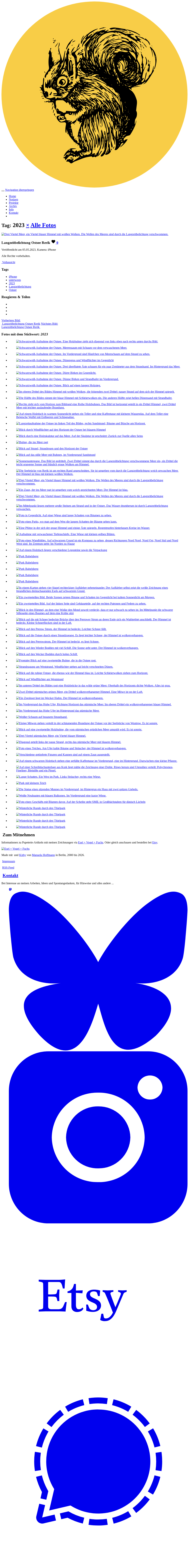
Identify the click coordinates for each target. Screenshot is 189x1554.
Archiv (13, 206)
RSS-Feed (8, 867)
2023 (12, 283)
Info (11, 209)
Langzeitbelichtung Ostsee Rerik (20, 322)
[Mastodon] (10, 889)
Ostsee (13, 289)
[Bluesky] (98, 1049)
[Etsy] (83, 1370)
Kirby (22, 855)
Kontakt (13, 212)
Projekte (13, 202)
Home (12, 196)
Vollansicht (8, 262)
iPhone (13, 276)
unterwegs (15, 280)
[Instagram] (98, 1222)
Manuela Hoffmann (43, 855)
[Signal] (98, 1549)
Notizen (13, 199)
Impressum (8, 861)
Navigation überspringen (19, 189)
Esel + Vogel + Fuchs (90, 842)
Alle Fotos (43, 225)
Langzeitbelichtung (20, 286)
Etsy (154, 842)
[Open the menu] (2, 190)
